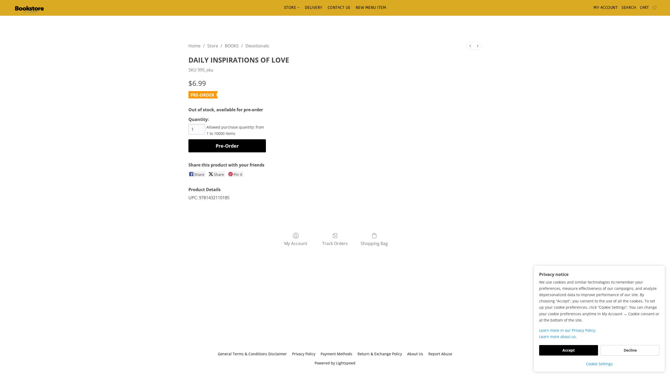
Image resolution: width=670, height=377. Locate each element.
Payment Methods (336, 353)
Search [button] (629, 7)
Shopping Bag (374, 243)
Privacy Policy (303, 353)
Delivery (313, 7)
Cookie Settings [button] (599, 363)
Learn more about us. (558, 336)
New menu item (371, 7)
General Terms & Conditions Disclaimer (252, 353)
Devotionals (257, 46)
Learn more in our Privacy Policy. (567, 330)
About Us (415, 353)
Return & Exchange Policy (380, 353)
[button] (29, 8)
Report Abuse (440, 353)
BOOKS (232, 46)
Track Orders (335, 243)
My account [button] (606, 7)
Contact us (339, 7)
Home (194, 46)
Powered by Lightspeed (335, 363)
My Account (295, 243)
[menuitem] (470, 46)
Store (290, 7)
